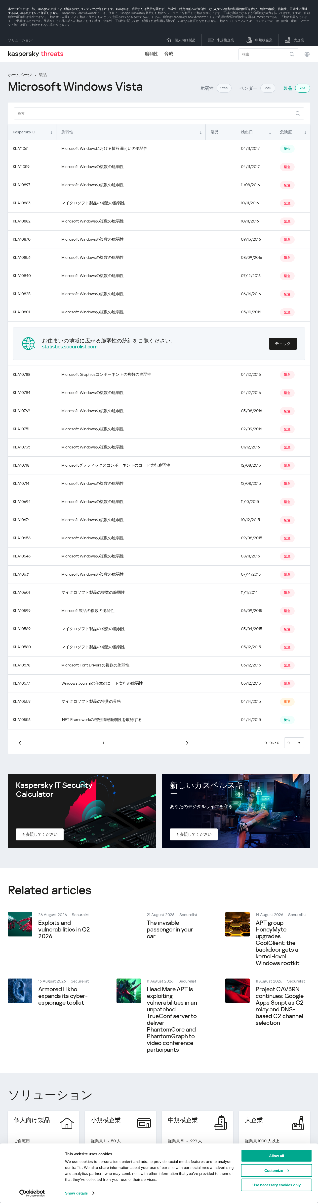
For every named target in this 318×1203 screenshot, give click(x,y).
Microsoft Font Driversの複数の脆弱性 (95, 665)
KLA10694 (22, 501)
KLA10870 (22, 239)
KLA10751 (21, 429)
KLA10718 (21, 465)
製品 (43, 74)
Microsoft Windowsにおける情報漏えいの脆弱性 (104, 148)
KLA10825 (22, 293)
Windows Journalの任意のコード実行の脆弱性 (102, 683)
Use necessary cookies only (276, 1185)
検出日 (247, 132)
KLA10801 (21, 312)
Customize (273, 1170)
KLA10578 (21, 665)
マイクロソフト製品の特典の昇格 (91, 701)
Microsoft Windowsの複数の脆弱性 (92, 166)
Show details (76, 1193)
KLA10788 (21, 374)
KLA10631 (21, 574)
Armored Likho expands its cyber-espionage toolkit (63, 996)
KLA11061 (21, 148)
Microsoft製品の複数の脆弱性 (88, 610)
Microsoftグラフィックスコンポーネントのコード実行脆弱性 (115, 465)
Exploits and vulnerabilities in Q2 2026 (64, 929)
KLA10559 (22, 701)
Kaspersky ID (24, 132)
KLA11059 (21, 166)
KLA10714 (21, 483)
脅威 (168, 53)
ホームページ (20, 74)
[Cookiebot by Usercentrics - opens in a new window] (32, 1193)
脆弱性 (151, 53)
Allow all (276, 1156)
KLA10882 (22, 221)
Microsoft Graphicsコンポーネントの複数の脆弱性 (106, 374)
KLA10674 (21, 519)
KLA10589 (22, 628)
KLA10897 (21, 184)
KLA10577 (21, 683)
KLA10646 (22, 556)
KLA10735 (21, 447)
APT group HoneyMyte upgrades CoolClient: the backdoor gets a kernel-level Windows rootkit (278, 943)
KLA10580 (22, 647)
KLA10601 (21, 592)
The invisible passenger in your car (170, 929)
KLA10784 (21, 392)
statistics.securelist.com (70, 347)
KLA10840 (22, 275)
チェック (283, 343)
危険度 (286, 132)
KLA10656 (22, 538)
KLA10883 (22, 203)
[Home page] (38, 54)
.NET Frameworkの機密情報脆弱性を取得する (101, 719)
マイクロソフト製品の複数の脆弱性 (93, 203)
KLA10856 (22, 257)
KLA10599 (22, 610)
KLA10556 (22, 719)
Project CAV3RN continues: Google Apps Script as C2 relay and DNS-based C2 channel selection (280, 1006)
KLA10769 (21, 410)
